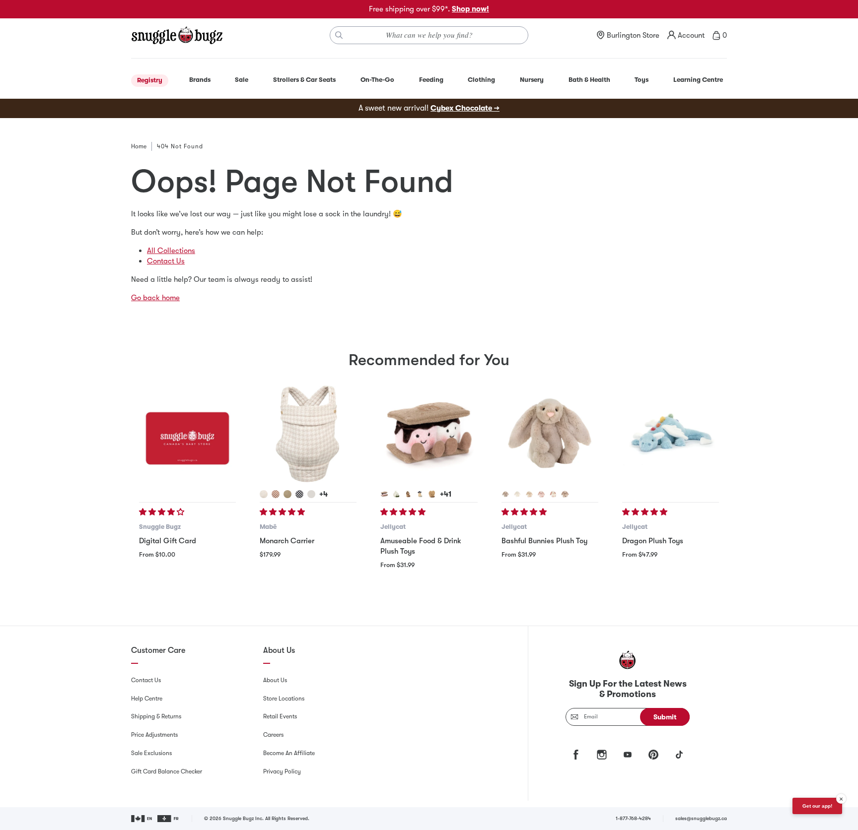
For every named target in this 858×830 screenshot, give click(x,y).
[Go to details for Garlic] (396, 494)
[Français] (168, 818)
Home (138, 146)
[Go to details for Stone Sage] (287, 494)
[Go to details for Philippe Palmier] (432, 494)
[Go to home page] (176, 35)
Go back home (155, 297)
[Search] (339, 35)
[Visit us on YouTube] (628, 755)
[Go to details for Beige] (505, 494)
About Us (275, 680)
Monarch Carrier (287, 540)
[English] (142, 818)
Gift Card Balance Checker (166, 771)
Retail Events (280, 716)
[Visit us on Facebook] (576, 755)
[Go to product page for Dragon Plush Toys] (670, 433)
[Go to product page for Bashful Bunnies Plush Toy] (549, 433)
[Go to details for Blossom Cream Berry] (553, 494)
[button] (162, 512)
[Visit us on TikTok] (679, 755)
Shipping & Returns (156, 716)
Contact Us (166, 260)
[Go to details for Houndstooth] (264, 494)
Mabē (268, 526)
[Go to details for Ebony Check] (299, 494)
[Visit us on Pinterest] (653, 755)
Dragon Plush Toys (652, 540)
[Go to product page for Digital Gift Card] (187, 433)
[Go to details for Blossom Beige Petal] (565, 494)
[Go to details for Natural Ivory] (311, 494)
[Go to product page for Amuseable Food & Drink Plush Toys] (428, 433)
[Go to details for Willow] (529, 494)
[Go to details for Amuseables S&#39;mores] (384, 494)
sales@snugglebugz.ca (701, 818)
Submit (665, 717)
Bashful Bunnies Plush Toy (544, 540)
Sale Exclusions (151, 753)
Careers (273, 734)
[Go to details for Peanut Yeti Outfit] (408, 494)
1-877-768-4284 (633, 818)
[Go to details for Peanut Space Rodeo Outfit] (420, 494)
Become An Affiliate (289, 753)
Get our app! (817, 806)
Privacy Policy (282, 771)
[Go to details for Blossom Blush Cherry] (541, 494)
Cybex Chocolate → (465, 108)
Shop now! (470, 8)
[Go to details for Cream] (517, 494)
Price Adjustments (154, 734)
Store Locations (283, 698)
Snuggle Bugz (160, 526)
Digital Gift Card (167, 540)
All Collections (171, 250)
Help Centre (146, 698)
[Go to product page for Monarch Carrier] (308, 433)
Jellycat (393, 526)
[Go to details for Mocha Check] (276, 494)
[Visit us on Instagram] (602, 755)
